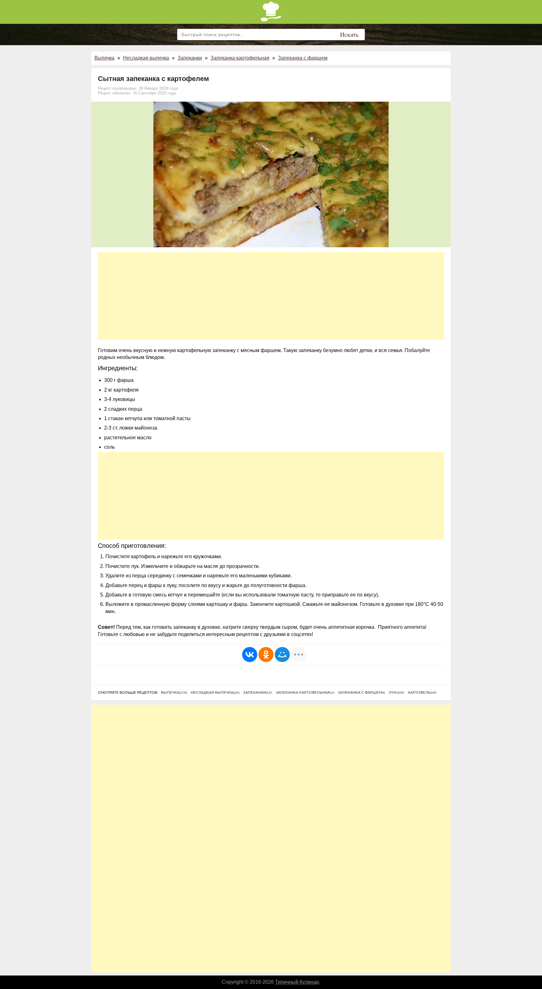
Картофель (422, 692)
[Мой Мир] (282, 654)
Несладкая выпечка (146, 58)
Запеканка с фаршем (302, 58)
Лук (396, 692)
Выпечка (104, 58)
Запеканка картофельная (239, 58)
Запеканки (190, 58)
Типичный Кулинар (297, 982)
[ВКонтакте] (249, 654)
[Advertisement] (271, 296)
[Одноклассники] (266, 654)
